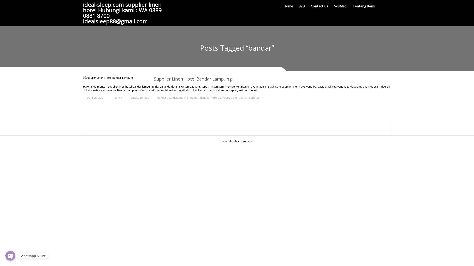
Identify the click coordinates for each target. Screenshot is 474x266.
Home (288, 6)
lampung (225, 97)
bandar (161, 97)
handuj (204, 97)
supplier (254, 97)
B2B (301, 6)
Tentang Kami (364, 6)
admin (118, 97)
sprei (244, 97)
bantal (194, 97)
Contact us (319, 6)
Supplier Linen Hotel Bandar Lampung (193, 79)
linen (235, 97)
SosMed (340, 6)
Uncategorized (139, 97)
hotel (214, 97)
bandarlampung (178, 97)
